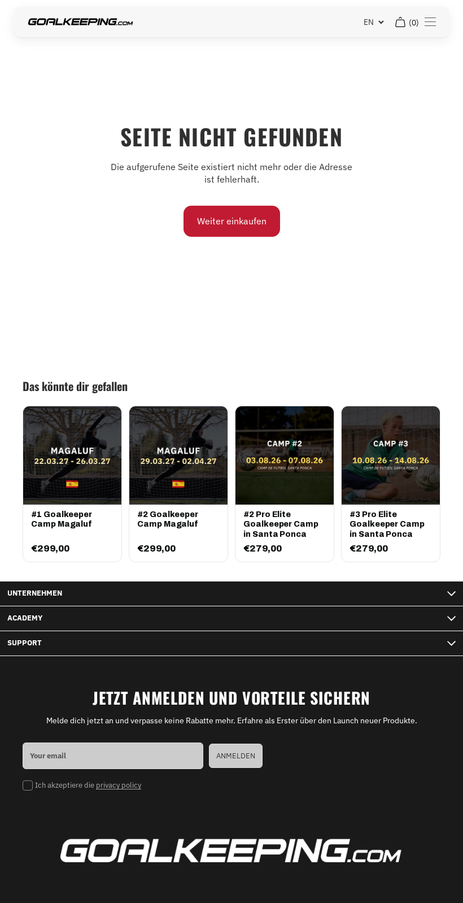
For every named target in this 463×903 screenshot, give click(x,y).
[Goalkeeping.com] (80, 22)
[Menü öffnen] (430, 22)
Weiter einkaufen (232, 221)
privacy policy (118, 785)
